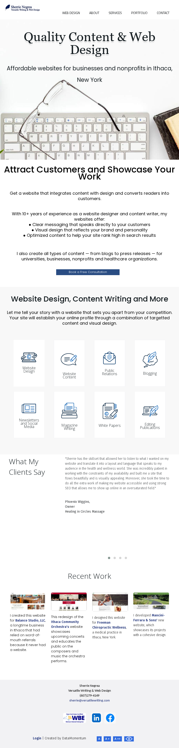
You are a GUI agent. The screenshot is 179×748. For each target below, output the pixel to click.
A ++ (117, 739)
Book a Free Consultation (88, 272)
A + (107, 739)
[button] (109, 558)
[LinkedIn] (96, 718)
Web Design (71, 12)
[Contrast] (129, 738)
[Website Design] (110, 602)
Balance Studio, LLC (30, 620)
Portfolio (139, 12)
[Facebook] (110, 718)
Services (115, 12)
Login (37, 738)
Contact (163, 12)
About (94, 12)
